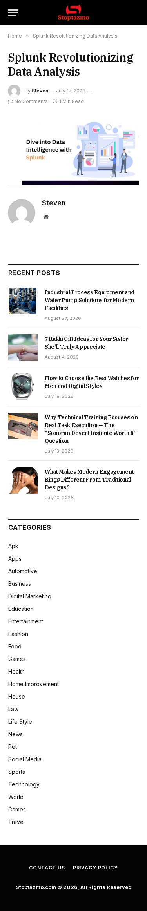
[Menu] (13, 13)
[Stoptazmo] (73, 12)
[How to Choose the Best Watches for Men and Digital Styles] (23, 386)
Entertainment (25, 621)
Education (21, 608)
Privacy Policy (95, 868)
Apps (15, 558)
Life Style (20, 721)
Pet (12, 746)
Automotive (22, 571)
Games (17, 659)
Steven (40, 91)
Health (16, 671)
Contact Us (47, 868)
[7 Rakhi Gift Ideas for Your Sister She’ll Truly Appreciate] (23, 347)
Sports (16, 771)
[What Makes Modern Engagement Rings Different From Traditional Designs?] (23, 480)
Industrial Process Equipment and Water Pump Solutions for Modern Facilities (89, 300)
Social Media (25, 759)
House (16, 696)
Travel (16, 822)
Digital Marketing (29, 596)
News (15, 734)
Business (19, 583)
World (16, 796)
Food (15, 646)
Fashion (18, 633)
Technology (24, 784)
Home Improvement (33, 684)
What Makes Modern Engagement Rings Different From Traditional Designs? (89, 479)
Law (13, 709)
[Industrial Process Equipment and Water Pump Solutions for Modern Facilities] (23, 301)
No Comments (31, 101)
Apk (13, 546)
